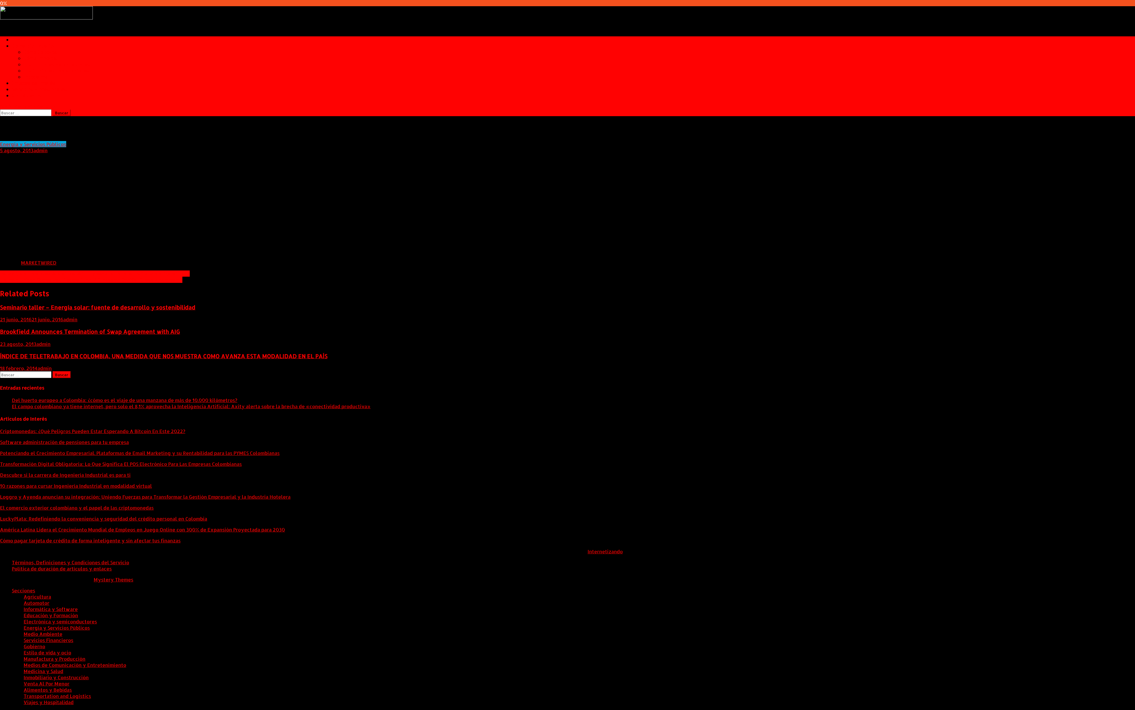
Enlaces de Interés (33, 83)
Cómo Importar (41, 58)
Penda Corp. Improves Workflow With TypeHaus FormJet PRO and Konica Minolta (95, 273)
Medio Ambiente (43, 634)
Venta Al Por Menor (46, 683)
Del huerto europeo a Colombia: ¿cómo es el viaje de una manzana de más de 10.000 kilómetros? (124, 400)
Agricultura (37, 597)
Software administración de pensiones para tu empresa (64, 442)
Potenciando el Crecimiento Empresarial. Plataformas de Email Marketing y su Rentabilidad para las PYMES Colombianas (140, 453)
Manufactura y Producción (54, 659)
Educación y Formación (51, 615)
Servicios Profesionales (39, 89)
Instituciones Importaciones (56, 70)
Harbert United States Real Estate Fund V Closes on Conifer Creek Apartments (91, 280)
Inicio (18, 39)
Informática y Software (51, 609)
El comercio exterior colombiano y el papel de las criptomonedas (77, 508)
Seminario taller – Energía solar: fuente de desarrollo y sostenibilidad (97, 307)
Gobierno (34, 646)
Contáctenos (26, 95)
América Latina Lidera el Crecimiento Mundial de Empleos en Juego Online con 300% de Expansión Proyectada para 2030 (142, 529)
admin (40, 150)
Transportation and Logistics (57, 696)
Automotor (36, 603)
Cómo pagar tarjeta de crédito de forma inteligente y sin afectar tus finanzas (90, 540)
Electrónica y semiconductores (60, 621)
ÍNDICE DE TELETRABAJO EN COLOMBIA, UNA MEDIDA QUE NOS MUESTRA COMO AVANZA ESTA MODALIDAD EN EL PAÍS (163, 356)
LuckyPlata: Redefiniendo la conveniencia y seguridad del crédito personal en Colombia (103, 519)
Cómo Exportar (41, 52)
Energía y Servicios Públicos (33, 144)
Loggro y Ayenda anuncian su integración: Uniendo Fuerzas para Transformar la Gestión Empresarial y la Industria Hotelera (145, 497)
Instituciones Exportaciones (57, 64)
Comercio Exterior (33, 46)
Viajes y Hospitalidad (49, 702)
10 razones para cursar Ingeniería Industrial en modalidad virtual (76, 486)
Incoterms (35, 77)
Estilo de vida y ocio (47, 652)
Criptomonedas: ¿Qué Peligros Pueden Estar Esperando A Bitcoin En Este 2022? (92, 431)
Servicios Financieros (48, 640)
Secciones (23, 590)
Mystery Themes (113, 579)
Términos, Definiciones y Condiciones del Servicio (70, 562)
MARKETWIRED (38, 263)
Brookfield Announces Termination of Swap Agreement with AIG (90, 331)
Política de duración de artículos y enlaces (62, 568)
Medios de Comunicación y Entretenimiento (75, 665)
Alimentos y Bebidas (48, 690)
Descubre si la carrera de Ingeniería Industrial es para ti (65, 475)
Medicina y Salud (43, 671)
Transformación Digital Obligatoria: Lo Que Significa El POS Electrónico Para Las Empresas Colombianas (121, 464)
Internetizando (605, 551)
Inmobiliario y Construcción (56, 677)
